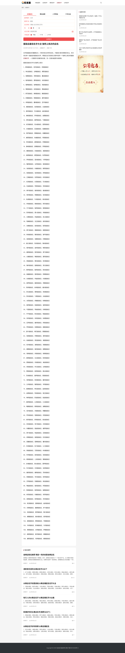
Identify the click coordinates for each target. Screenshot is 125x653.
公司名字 (66, 2)
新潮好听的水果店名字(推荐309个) (36, 612)
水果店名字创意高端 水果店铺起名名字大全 (39, 583)
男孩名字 (52, 2)
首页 (23, 7)
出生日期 (26, 31)
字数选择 (26, 35)
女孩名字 (45, 2)
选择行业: (27, 21)
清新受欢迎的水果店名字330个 (35, 569)
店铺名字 (59, 2)
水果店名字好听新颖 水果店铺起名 (36, 626)
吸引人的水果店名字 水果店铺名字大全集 (38, 598)
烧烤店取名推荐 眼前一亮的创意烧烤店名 (38, 555)
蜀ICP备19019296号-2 (72, 648)
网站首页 (37, 2)
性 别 (26, 28)
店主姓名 (26, 24)
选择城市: (27, 18)
